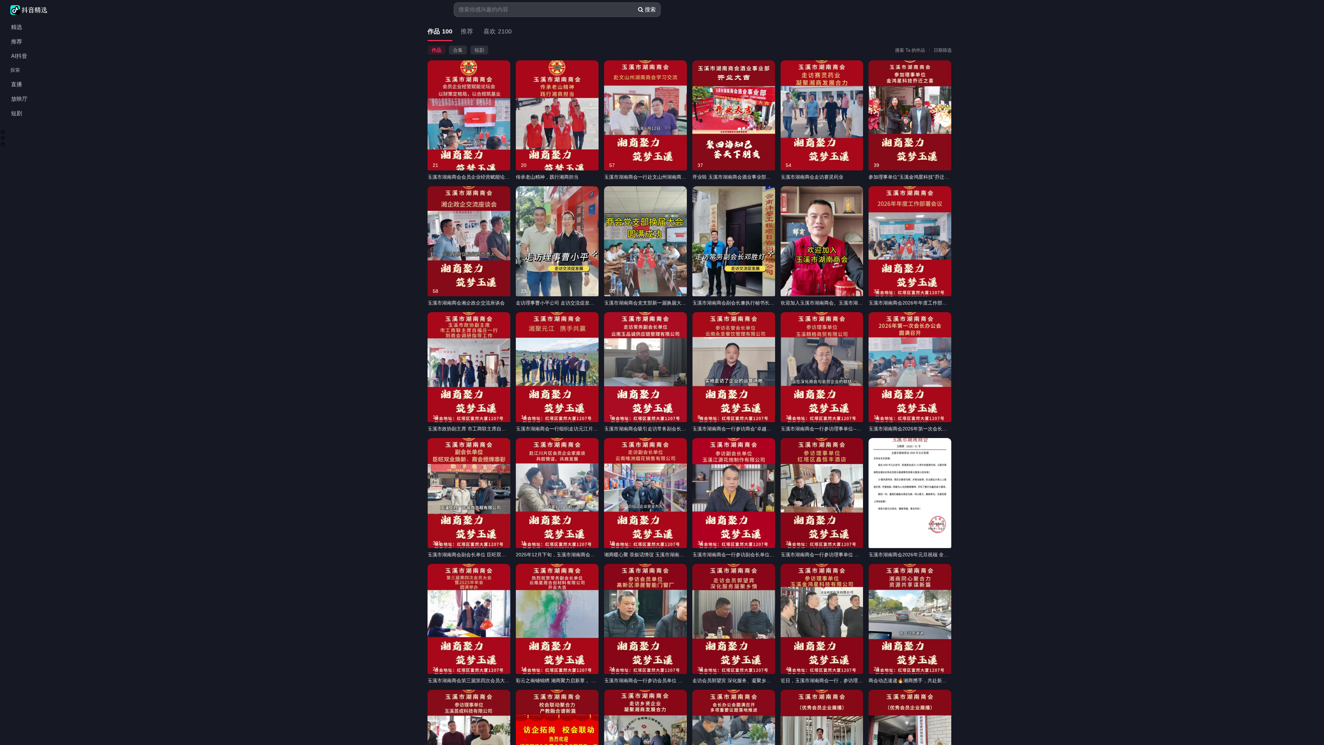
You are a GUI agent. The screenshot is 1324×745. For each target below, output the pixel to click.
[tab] (440, 32)
